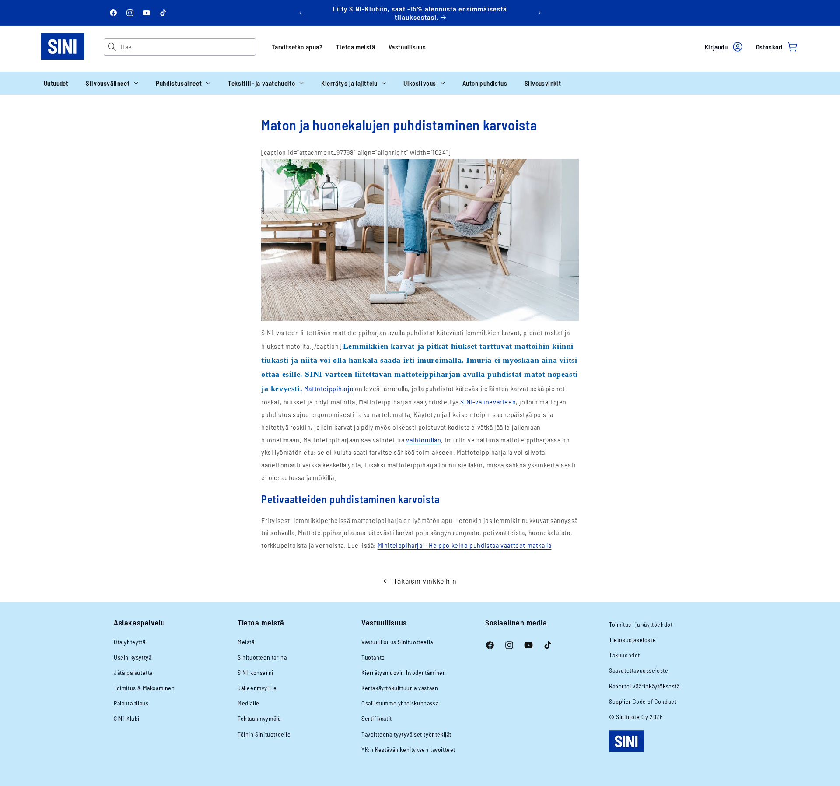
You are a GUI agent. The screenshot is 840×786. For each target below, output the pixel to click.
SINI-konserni (255, 672)
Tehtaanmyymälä (259, 718)
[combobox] (188, 47)
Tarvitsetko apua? (297, 47)
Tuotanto (373, 657)
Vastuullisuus (407, 47)
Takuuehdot (624, 655)
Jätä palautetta (133, 672)
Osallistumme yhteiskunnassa (399, 703)
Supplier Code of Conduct (642, 701)
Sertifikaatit (376, 718)
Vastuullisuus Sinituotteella (397, 642)
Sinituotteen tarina (262, 657)
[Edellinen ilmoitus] (300, 12)
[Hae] (112, 47)
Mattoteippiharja (329, 388)
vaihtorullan (423, 439)
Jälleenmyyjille (257, 687)
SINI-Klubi (127, 718)
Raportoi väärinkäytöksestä (644, 686)
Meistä (246, 642)
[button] (112, 83)
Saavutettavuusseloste (638, 670)
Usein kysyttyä (132, 657)
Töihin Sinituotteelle (264, 734)
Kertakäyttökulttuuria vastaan (399, 687)
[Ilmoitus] (539, 12)
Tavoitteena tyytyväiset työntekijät (406, 734)
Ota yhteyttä (129, 642)
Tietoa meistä (355, 47)
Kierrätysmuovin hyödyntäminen (403, 672)
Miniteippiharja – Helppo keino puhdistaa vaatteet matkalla (465, 545)
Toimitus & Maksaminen (144, 687)
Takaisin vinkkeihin (424, 581)
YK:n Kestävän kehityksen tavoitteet (408, 749)
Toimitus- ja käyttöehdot (640, 624)
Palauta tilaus (131, 703)
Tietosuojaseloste (632, 639)
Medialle (248, 703)
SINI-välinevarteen (488, 401)
